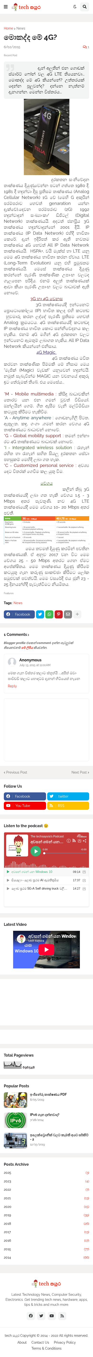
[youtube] (52, 1316)
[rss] (62, 1316)
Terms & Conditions (46, 1348)
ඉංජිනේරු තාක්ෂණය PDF (48, 1094)
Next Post (79, 772)
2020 (46, 1207)
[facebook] (31, 1316)
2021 (46, 1198)
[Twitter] (40, 614)
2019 (46, 1215)
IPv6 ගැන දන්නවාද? (44, 1115)
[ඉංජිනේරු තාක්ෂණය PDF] (15, 1100)
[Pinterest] (59, 614)
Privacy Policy (65, 1342)
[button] (5, 7)
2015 (46, 1249)
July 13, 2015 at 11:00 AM (35, 665)
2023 (46, 1181)
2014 (46, 1257)
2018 (46, 1223)
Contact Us (40, 1342)
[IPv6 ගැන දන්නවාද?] (15, 1120)
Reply (12, 686)
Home (8, 28)
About (22, 1342)
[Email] (68, 614)
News (20, 28)
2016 (46, 1240)
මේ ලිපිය (27, 647)
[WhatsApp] (49, 614)
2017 (46, 1232)
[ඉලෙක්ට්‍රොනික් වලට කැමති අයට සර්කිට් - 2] (15, 1140)
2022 (46, 1189)
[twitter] (41, 1316)
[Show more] (77, 614)
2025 (46, 1173)
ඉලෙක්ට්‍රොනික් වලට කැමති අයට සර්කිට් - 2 (59, 1137)
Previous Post (16, 772)
